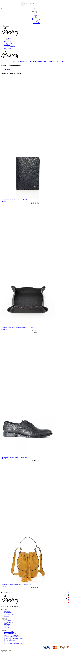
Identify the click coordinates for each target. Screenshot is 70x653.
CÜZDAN (7, 41)
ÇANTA (6, 40)
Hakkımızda (7, 620)
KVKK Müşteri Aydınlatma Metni (14, 643)
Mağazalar (7, 624)
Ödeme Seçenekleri (10, 633)
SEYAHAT (7, 48)
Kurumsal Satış (8, 622)
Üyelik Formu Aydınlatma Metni (13, 638)
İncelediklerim (8, 614)
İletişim (6, 625)
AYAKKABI (8, 43)
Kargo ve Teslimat (9, 640)
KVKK (6, 641)
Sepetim (6, 616)
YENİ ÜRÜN (8, 38)
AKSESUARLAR (9, 46)
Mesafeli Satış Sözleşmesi (11, 635)
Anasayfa (9, 69)
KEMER (7, 45)
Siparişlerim (7, 612)
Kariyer (6, 627)
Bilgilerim (7, 611)
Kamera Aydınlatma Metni (12, 637)
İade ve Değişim (9, 632)
